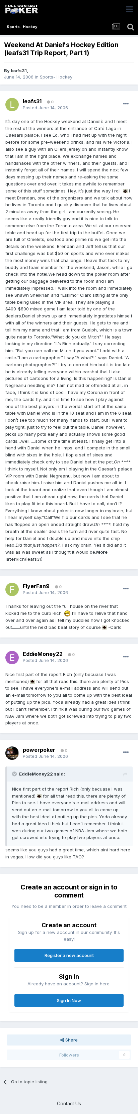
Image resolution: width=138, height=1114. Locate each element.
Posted (45, 107)
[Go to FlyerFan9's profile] (12, 589)
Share (71, 1039)
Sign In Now (69, 1000)
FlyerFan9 (36, 586)
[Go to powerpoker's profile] (12, 753)
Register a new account (69, 955)
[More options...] (126, 104)
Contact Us (69, 1103)
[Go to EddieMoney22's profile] (12, 657)
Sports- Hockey (56, 77)
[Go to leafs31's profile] (12, 104)
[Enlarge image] (125, 190)
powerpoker (39, 749)
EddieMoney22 (43, 654)
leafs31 (19, 70)
